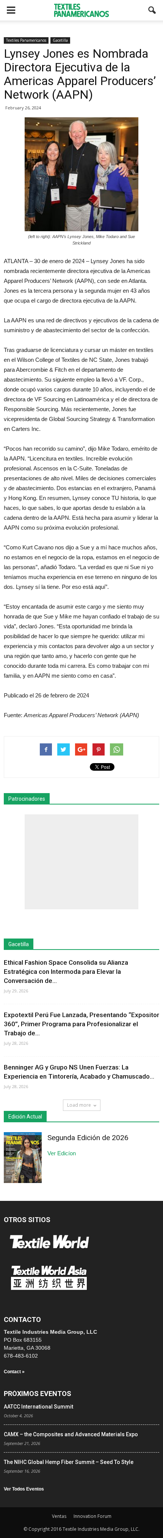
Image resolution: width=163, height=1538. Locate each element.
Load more (79, 1105)
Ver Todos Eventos (24, 1489)
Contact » (14, 1371)
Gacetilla (60, 40)
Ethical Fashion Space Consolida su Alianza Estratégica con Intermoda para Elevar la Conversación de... (66, 971)
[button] (152, 10)
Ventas (59, 1516)
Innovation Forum (92, 1516)
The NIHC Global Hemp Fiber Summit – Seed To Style (68, 1462)
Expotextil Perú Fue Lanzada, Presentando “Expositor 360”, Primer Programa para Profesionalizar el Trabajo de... (81, 1024)
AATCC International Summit (38, 1407)
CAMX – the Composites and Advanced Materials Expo (71, 1434)
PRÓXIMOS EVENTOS (37, 1393)
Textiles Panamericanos (26, 40)
